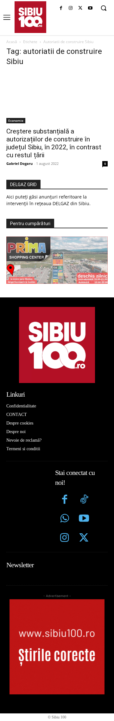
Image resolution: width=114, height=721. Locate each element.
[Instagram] (71, 8)
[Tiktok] (83, 500)
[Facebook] (61, 8)
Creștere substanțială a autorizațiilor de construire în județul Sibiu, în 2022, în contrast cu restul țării (53, 143)
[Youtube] (90, 8)
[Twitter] (83, 538)
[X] (80, 8)
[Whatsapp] (64, 519)
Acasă (11, 41)
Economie (15, 120)
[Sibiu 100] (30, 17)
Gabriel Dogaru (19, 163)
